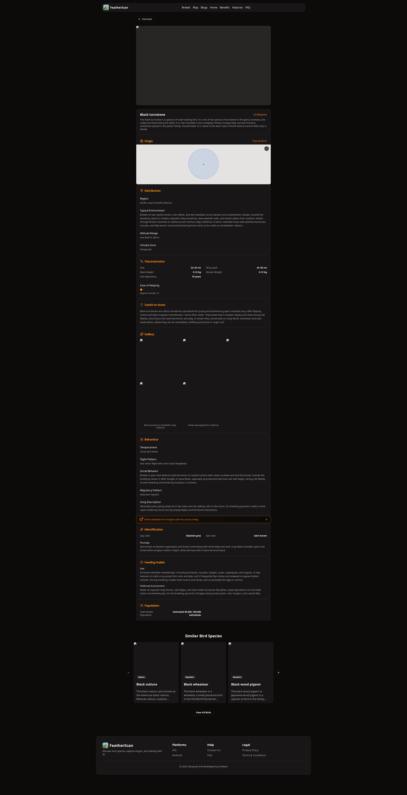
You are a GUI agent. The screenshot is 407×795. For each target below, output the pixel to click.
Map (195, 7)
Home (213, 7)
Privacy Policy (250, 750)
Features (237, 7)
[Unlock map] (266, 148)
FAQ (247, 7)
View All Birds (259, 140)
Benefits (225, 7)
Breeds (186, 7)
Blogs (204, 7)
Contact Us (214, 750)
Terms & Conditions (254, 755)
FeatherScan (119, 7)
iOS (174, 750)
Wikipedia (261, 115)
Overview (147, 19)
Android (177, 755)
